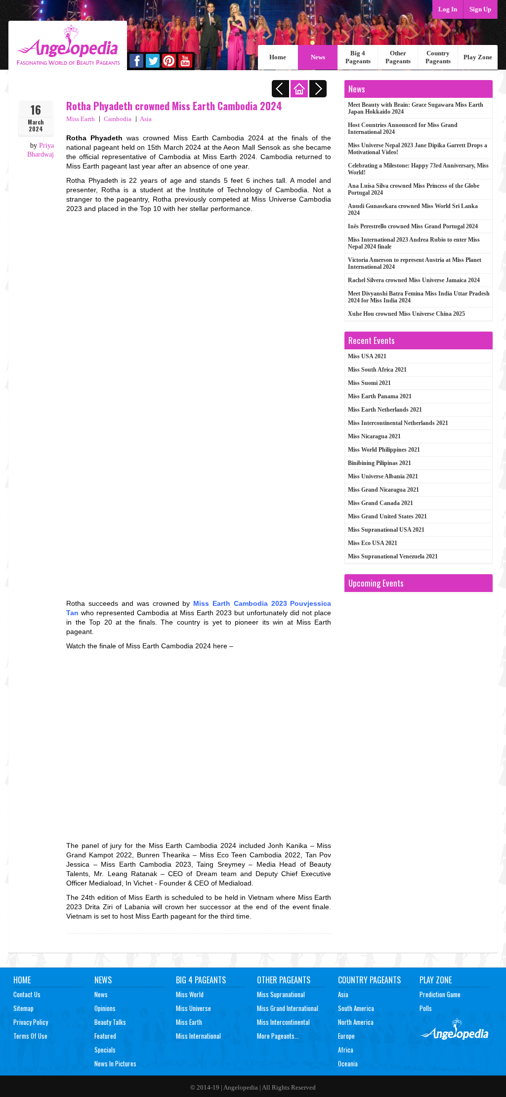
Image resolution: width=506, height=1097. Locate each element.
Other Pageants (398, 57)
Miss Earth (80, 119)
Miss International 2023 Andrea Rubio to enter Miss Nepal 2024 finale (414, 243)
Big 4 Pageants (358, 57)
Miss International (198, 1036)
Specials (105, 1050)
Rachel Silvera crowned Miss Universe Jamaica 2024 (414, 280)
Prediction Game (440, 994)
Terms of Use (30, 1036)
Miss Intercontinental (283, 1022)
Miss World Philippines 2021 (384, 449)
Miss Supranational (281, 994)
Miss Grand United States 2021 (387, 516)
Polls (426, 1008)
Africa (345, 1050)
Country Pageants (438, 57)
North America (356, 1022)
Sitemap (23, 1008)
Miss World (190, 994)
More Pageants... (278, 1036)
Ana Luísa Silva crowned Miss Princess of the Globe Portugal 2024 (413, 189)
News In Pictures (115, 1063)
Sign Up (480, 9)
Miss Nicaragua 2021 (374, 436)
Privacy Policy (30, 1022)
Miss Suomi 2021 (369, 383)
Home (277, 57)
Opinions (105, 1008)
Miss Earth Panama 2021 (380, 396)
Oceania (348, 1063)
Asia (146, 119)
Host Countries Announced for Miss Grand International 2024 (403, 128)
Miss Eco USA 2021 (372, 543)
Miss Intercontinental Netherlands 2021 (398, 423)
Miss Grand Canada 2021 (380, 503)
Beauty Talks (110, 1022)
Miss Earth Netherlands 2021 (385, 409)
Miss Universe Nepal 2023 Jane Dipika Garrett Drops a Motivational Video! (417, 149)
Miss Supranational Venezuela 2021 (393, 556)
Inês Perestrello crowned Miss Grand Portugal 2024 (413, 226)
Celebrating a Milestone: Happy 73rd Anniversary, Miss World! (418, 169)
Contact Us (27, 994)
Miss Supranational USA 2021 (386, 529)
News (318, 57)
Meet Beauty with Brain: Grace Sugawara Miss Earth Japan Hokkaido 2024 (415, 108)
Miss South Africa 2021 (377, 369)
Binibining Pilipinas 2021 (379, 463)
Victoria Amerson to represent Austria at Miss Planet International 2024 (414, 263)
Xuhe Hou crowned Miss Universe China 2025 (406, 313)
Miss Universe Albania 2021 (383, 476)
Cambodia (117, 119)
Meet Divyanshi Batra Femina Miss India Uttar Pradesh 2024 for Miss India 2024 (419, 297)
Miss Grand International (287, 1008)
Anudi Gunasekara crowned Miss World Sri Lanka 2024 (413, 209)
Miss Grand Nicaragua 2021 (383, 489)
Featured (105, 1036)
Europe (346, 1036)
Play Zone (478, 57)
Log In (447, 9)
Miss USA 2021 (367, 356)
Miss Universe (193, 1008)
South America (356, 1008)
